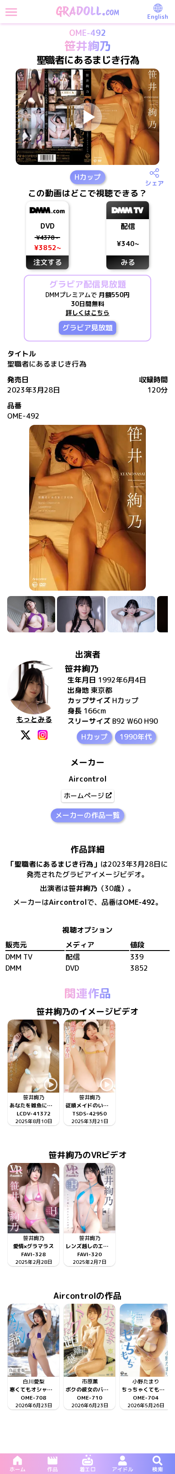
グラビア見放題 (87, 328)
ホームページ (84, 795)
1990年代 (135, 737)
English (157, 17)
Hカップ (87, 177)
